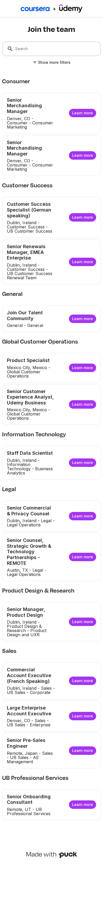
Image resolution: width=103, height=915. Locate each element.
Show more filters (54, 62)
